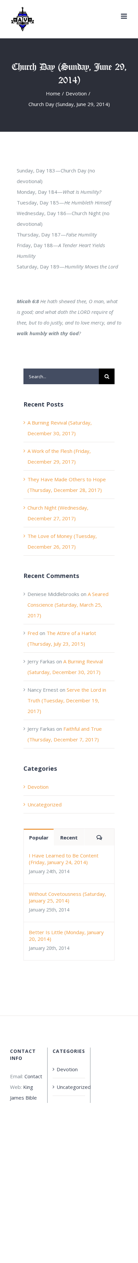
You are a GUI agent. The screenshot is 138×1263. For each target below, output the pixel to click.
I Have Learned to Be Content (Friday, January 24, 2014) (63, 858)
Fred (32, 633)
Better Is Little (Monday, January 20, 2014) (66, 935)
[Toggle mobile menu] (124, 16)
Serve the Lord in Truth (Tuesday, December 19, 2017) (66, 700)
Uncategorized (44, 804)
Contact (33, 1076)
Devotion (38, 786)
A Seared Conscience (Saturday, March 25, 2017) (68, 605)
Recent (69, 837)
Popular (39, 837)
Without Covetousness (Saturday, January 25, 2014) (67, 897)
